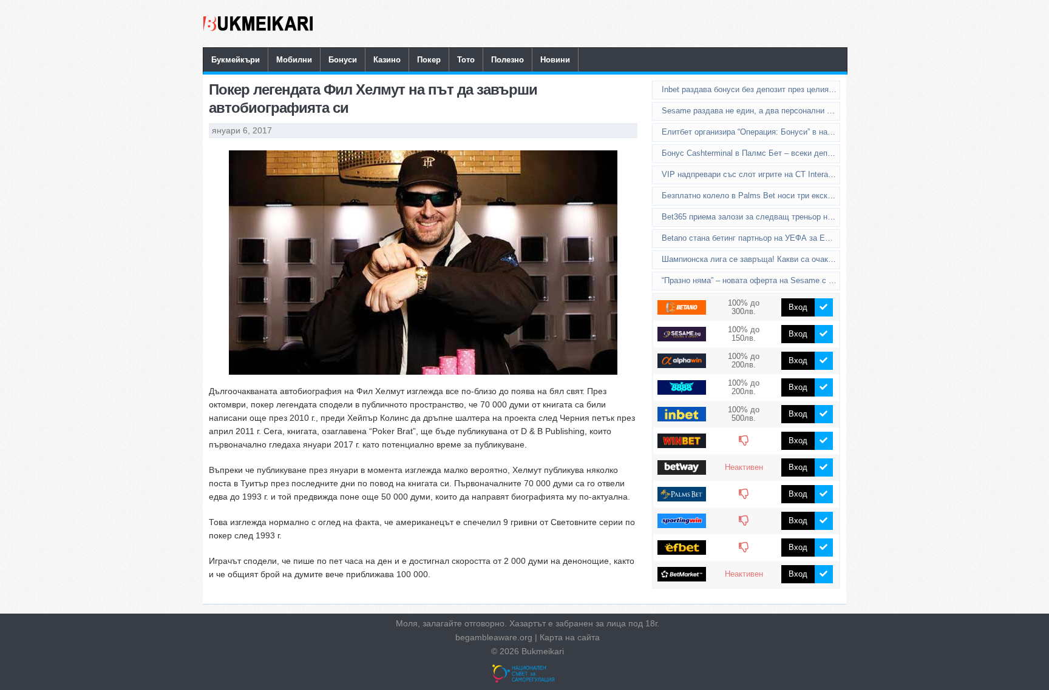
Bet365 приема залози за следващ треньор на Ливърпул (751, 216)
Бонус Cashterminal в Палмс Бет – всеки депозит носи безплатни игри (751, 153)
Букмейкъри (235, 59)
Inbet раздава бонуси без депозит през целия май (751, 89)
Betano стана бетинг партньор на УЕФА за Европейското (751, 238)
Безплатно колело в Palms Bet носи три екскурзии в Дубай (751, 195)
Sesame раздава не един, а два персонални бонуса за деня (751, 110)
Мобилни (294, 59)
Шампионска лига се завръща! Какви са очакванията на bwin (751, 259)
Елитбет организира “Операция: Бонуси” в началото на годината (751, 131)
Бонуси (342, 59)
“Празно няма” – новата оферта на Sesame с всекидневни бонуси (751, 280)
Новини (555, 59)
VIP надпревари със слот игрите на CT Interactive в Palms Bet (751, 174)
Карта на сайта (570, 637)
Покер (429, 59)
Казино (387, 59)
